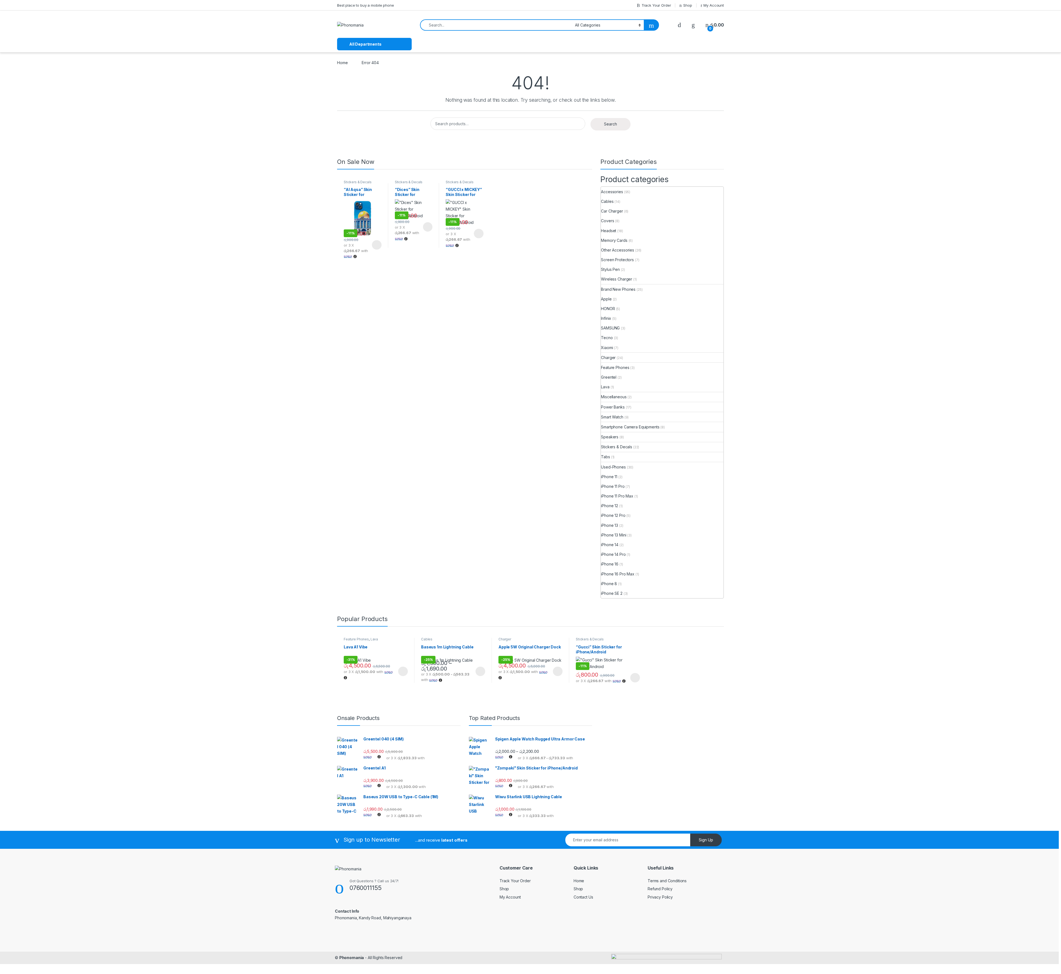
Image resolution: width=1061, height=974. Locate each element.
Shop (687, 5)
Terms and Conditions (667, 880)
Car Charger (612, 211)
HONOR (608, 308)
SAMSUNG (610, 328)
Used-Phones (613, 467)
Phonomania (351, 957)
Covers (607, 220)
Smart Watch (612, 417)
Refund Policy (660, 888)
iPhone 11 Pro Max (617, 496)
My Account (713, 5)
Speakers (609, 436)
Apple (606, 299)
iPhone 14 (609, 544)
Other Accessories (617, 250)
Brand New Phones (618, 289)
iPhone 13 (609, 525)
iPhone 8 (609, 583)
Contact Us (583, 897)
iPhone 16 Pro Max (617, 574)
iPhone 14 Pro (613, 554)
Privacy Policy (660, 897)
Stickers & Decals (358, 182)
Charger (608, 357)
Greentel (608, 377)
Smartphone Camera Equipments (630, 427)
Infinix (606, 318)
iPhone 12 (609, 505)
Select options (375, 245)
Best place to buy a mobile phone (365, 5)
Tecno (607, 337)
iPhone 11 (609, 476)
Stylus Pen (610, 269)
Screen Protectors (617, 259)
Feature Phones (615, 367)
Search (610, 124)
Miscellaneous (613, 396)
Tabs (605, 456)
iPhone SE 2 (611, 593)
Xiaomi (607, 347)
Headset (608, 230)
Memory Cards (614, 240)
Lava (605, 386)
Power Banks (612, 407)
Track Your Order (656, 5)
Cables (607, 201)
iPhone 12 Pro (613, 515)
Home (342, 62)
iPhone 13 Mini (613, 535)
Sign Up (706, 839)
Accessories (612, 191)
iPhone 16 (609, 564)
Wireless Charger (616, 279)
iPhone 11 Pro (612, 486)
